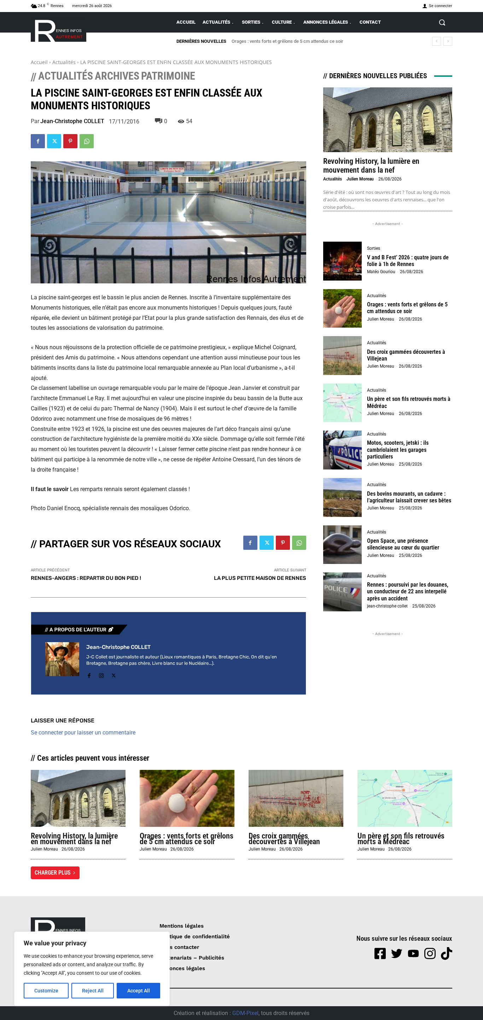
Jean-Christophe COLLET (72, 121)
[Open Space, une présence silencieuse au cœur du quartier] (342, 544)
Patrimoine (168, 76)
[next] (447, 41)
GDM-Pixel (245, 1013)
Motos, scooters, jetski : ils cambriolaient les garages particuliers (398, 449)
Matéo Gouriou (381, 271)
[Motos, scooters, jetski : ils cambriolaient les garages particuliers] (342, 450)
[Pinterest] (70, 141)
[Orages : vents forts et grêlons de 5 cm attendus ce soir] (342, 308)
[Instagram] (101, 674)
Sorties (373, 248)
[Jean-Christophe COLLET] (62, 661)
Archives (117, 76)
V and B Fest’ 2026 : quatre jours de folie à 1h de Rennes (408, 260)
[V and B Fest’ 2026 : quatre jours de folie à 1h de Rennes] (342, 261)
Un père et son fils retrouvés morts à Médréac (400, 838)
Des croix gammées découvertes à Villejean (406, 355)
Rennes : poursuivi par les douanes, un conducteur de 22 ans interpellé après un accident (407, 591)
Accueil (39, 62)
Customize (46, 990)
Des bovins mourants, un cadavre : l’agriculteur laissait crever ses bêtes (409, 497)
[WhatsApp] (87, 141)
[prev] (436, 41)
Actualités (64, 62)
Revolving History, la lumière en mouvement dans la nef (371, 165)
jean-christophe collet (387, 606)
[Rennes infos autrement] (58, 29)
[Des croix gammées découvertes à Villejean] (342, 355)
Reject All (93, 990)
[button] (442, 22)
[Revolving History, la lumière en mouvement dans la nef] (387, 119)
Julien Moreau (360, 179)
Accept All (138, 990)
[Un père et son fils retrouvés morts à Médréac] (342, 403)
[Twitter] (54, 141)
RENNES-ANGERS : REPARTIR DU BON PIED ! (86, 578)
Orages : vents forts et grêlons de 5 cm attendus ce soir (287, 41)
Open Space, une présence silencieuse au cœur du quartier (403, 544)
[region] (92, 969)
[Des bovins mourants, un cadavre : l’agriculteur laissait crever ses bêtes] (342, 497)
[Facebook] (38, 141)
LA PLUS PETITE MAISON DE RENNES (260, 578)
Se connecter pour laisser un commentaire (83, 732)
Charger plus (53, 872)
